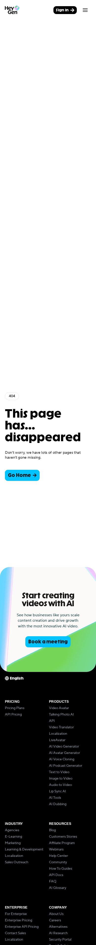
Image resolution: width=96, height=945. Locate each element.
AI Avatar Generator (64, 753)
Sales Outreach (16, 862)
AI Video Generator (64, 746)
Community (58, 862)
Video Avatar (59, 708)
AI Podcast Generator (65, 766)
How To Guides (60, 868)
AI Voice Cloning (61, 759)
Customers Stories (63, 836)
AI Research (58, 933)
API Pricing (13, 714)
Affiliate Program (62, 843)
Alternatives (58, 927)
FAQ (52, 881)
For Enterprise (16, 914)
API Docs (56, 875)
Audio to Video (60, 785)
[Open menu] (85, 10)
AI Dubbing (57, 804)
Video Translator (61, 727)
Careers (55, 920)
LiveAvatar (57, 740)
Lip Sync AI (57, 791)
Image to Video (60, 778)
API (52, 721)
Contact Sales (15, 933)
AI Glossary (57, 888)
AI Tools (55, 798)
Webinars (56, 849)
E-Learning (13, 836)
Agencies (12, 830)
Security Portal (60, 939)
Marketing (13, 843)
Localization (58, 734)
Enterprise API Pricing (22, 927)
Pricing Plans (14, 708)
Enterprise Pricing (18, 920)
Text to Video (59, 772)
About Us (56, 914)
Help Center (58, 856)
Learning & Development (24, 849)
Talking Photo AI (61, 714)
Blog (52, 830)
